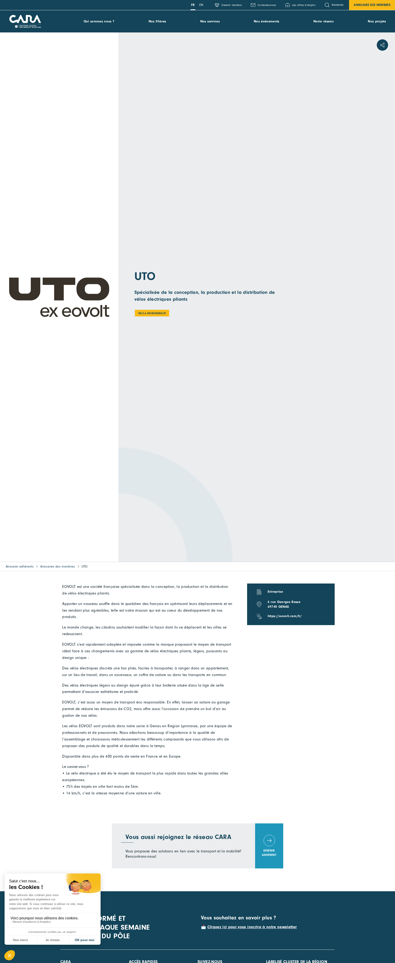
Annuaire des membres (372, 5)
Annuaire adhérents (20, 566)
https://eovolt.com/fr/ (285, 616)
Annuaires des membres (57, 566)
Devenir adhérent (269, 852)
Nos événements (266, 21)
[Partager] (382, 45)
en (201, 5)
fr (193, 5)
